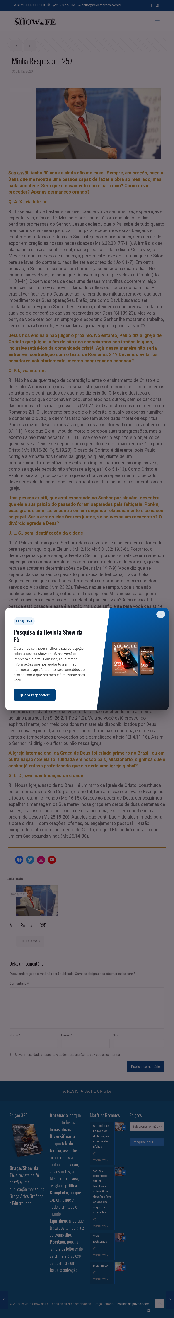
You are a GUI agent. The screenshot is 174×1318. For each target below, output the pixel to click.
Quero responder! (34, 695)
